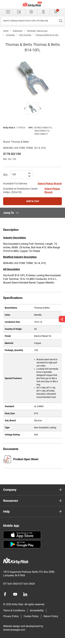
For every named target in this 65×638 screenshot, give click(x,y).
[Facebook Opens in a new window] (5, 594)
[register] (19, 11)
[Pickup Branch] (43, 11)
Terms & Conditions (14, 610)
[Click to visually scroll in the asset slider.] (24, 108)
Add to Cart (32, 201)
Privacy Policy (11, 616)
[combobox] (30, 21)
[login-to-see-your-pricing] (31, 11)
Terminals (10, 35)
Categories (17, 31)
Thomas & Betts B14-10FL (47, 35)
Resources (10, 501)
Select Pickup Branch (50, 183)
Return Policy (51, 616)
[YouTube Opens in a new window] (15, 594)
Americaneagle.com (14, 629)
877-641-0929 (11, 583)
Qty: (5, 174)
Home (6, 31)
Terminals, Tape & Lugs (37, 31)
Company (9, 490)
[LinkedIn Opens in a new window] (25, 594)
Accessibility (37, 610)
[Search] (60, 21)
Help (6, 511)
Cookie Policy (31, 616)
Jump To (8, 212)
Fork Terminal (25, 35)
